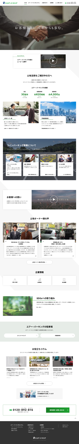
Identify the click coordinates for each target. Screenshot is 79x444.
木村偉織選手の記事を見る (42, 396)
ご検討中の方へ (31, 427)
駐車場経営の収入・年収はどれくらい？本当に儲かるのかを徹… (39, 369)
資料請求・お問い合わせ (57, 410)
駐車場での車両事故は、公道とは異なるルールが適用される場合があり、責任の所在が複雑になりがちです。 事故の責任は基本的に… (62, 374)
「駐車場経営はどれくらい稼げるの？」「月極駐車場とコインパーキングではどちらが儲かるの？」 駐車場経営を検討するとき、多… (39, 374)
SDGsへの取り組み (44, 430)
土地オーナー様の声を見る (38, 262)
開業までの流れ (14, 430)
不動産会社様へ (31, 432)
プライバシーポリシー (45, 432)
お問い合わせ (59, 2)
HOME (25, 2)
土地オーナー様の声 (32, 430)
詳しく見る (39, 307)
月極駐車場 (57, 335)
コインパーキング (21, 335)
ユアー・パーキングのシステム (17, 427)
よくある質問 (30, 428)
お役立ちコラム (65, 425)
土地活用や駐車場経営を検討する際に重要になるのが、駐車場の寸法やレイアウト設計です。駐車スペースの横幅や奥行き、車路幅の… (16, 374)
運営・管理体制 (14, 428)
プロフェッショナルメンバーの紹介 (47, 428)
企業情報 (42, 427)
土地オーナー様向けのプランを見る (11, 128)
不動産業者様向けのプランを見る (48, 128)
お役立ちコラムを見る (38, 383)
